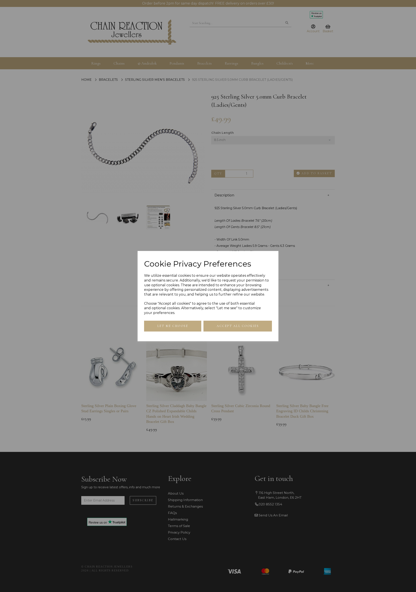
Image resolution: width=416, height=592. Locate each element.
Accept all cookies (238, 326)
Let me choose (172, 326)
